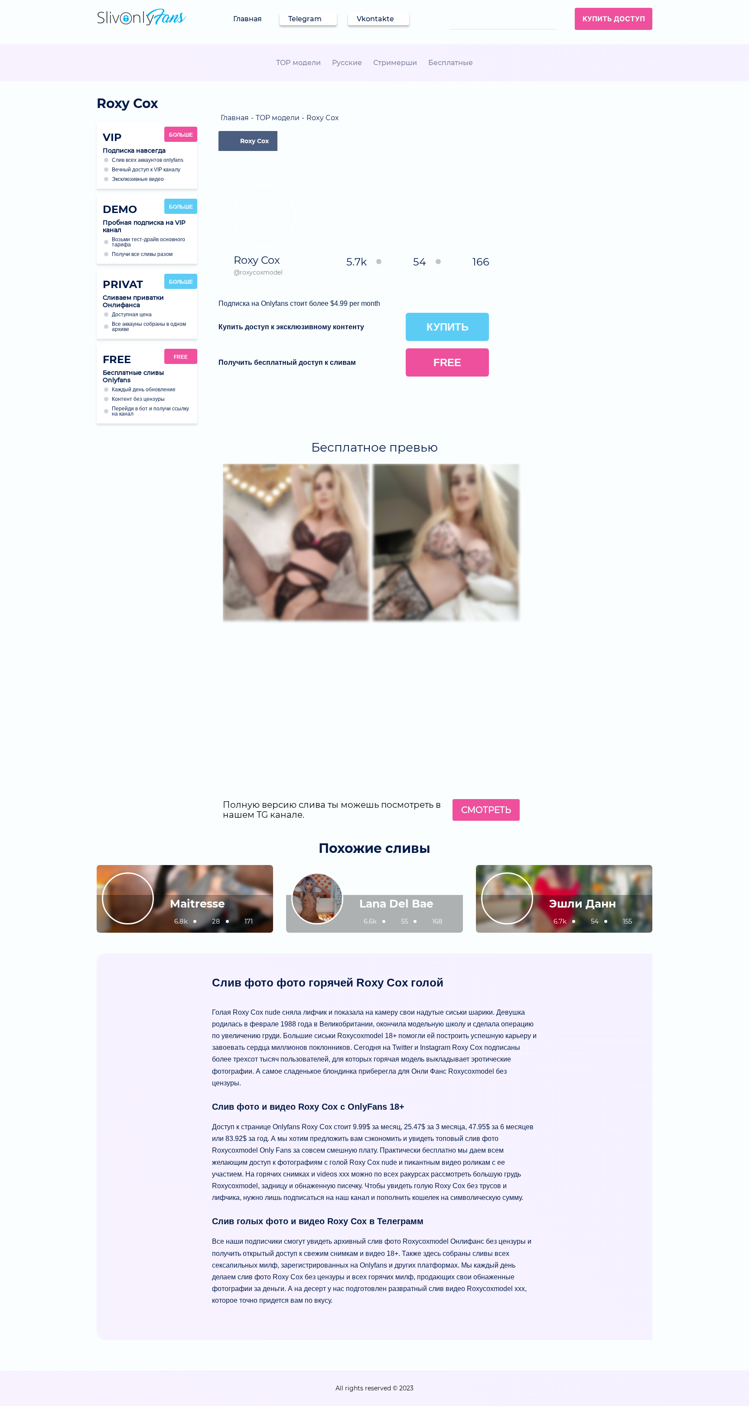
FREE (181, 357)
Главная (247, 19)
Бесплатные (450, 63)
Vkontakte (375, 19)
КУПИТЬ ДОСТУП (614, 18)
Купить (448, 327)
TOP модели (298, 63)
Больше (181, 135)
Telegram (305, 19)
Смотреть (486, 810)
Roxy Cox (254, 141)
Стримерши (395, 63)
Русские (347, 63)
